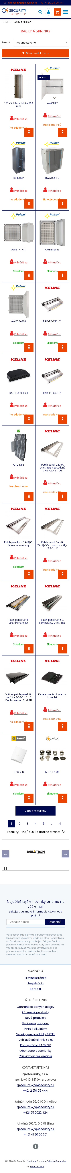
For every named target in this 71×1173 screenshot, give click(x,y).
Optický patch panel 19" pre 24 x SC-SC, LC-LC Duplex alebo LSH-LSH (19, 697)
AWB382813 (52, 249)
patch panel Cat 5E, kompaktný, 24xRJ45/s (52, 621)
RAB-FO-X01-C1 (18, 392)
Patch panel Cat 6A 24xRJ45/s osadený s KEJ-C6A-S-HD (52, 545)
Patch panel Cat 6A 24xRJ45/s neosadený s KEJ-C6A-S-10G (52, 467)
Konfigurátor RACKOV (35, 1045)
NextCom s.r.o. (37, 1166)
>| (59, 824)
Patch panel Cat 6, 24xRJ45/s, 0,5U (18, 621)
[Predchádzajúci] (5, 853)
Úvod (5, 22)
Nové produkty (35, 1018)
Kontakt (35, 989)
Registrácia (35, 983)
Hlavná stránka (35, 978)
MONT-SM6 (52, 772)
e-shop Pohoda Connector (52, 1161)
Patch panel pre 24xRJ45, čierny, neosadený (18, 544)
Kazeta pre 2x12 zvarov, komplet (52, 696)
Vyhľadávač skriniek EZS (35, 1040)
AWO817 (52, 103)
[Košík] (57, 12)
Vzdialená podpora (35, 1023)
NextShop (31, 1161)
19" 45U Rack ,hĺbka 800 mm (18, 105)
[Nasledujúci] (65, 853)
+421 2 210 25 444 (54, 2)
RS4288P (18, 177)
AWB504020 (18, 321)
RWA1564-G (52, 177)
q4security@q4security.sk (22, 2)
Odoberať (54, 921)
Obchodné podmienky (35, 1051)
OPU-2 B (18, 772)
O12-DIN (18, 464)
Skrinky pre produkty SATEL (35, 1034)
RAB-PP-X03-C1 (52, 392)
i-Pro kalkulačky (35, 1029)
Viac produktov (35, 811)
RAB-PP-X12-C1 (52, 321)
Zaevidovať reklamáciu (35, 1056)
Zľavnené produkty (35, 1012)
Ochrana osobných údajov (35, 1007)
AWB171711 (18, 249)
